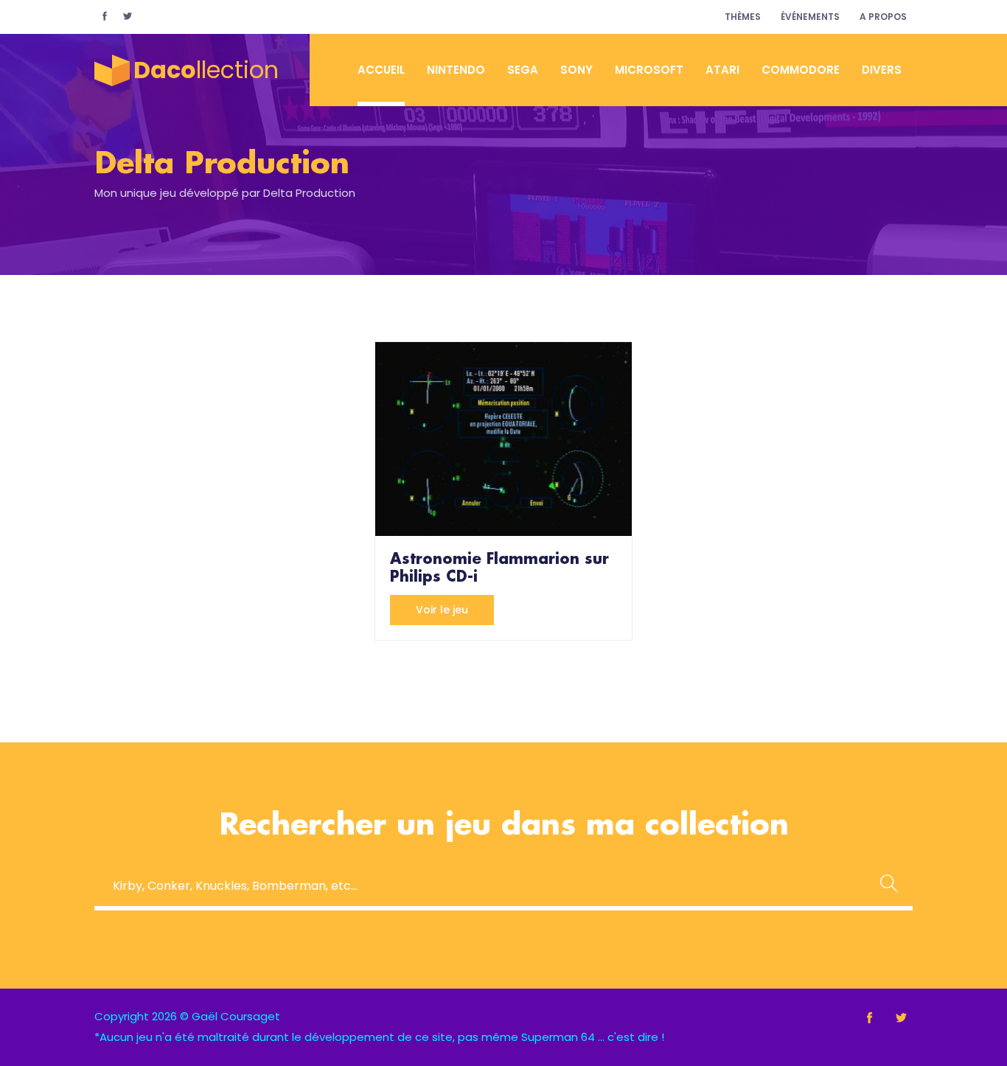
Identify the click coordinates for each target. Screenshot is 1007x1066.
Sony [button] (576, 69)
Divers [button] (882, 69)
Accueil (381, 69)
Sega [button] (522, 69)
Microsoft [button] (649, 69)
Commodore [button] (801, 69)
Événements (810, 16)
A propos (883, 16)
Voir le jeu (442, 609)
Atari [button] (722, 69)
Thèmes (743, 16)
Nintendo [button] (456, 69)
